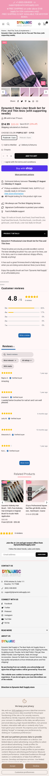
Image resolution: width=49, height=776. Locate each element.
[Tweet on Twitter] (22, 101)
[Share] (3, 281)
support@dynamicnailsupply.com (17, 592)
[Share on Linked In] (29, 101)
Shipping (5, 127)
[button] (24, 308)
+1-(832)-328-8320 (23, 2)
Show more (24, 463)
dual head (26, 217)
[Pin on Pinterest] (26, 101)
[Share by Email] (37, 101)
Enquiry (7, 150)
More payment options (24, 174)
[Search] (8, 24)
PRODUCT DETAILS (11, 233)
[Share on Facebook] (18, 101)
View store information (14, 193)
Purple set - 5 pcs (9, 138)
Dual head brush (38, 217)
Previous (3, 64)
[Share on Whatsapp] (33, 101)
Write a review (24, 335)
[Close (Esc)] (1, 281)
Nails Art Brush (35, 223)
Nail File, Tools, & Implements (18, 31)
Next (46, 64)
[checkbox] (7, 366)
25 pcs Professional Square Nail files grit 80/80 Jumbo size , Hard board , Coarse (36, 508)
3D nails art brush (13, 217)
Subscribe (42, 554)
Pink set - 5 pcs (25, 138)
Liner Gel (24, 223)
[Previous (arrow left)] (1, 284)
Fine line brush (25, 220)
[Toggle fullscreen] (5, 281)
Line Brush (36, 220)
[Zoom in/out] (8, 281)
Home (3, 31)
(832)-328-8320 (10, 588)
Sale (4, 42)
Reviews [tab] (8, 346)
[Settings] (39, 24)
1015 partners (17, 710)
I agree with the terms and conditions (20, 162)
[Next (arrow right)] (3, 284)
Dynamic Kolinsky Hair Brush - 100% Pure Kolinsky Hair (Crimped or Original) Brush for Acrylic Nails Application (11, 511)
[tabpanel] (24, 410)
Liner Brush (15, 223)
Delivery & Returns (29, 145)
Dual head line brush (9, 220)
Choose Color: (17, 133)
